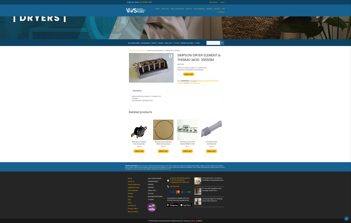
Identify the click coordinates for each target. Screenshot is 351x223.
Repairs (217, 9)
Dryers (154, 43)
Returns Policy (133, 212)
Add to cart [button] (139, 151)
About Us (165, 9)
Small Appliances (177, 9)
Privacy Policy (133, 209)
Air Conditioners (133, 43)
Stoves (176, 43)
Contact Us (132, 206)
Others (197, 43)
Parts (188, 9)
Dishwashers (145, 43)
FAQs (130, 203)
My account (213, 2)
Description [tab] (137, 91)
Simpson (143, 50)
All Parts (201, 81)
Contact (221, 12)
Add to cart (189, 74)
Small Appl (168, 43)
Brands (209, 9)
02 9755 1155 (146, 2)
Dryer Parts (209, 81)
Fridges (160, 43)
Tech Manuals (199, 9)
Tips (223, 9)
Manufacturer (194, 83)
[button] (191, 9)
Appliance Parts (133, 187)
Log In (222, 2)
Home (157, 9)
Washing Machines (187, 43)
